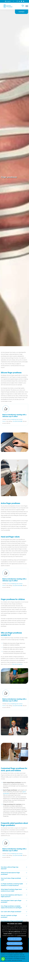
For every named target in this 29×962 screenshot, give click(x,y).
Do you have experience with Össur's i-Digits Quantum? (12, 895)
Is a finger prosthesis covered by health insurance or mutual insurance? (12, 884)
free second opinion (17, 664)
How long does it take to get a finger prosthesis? (11, 901)
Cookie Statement (21, 935)
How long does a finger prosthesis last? (12, 921)
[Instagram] (21, 1)
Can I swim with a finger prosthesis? (11, 911)
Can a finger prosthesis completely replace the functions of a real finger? (11, 906)
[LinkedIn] (19, 1)
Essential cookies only (14, 948)
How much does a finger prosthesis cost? (11, 879)
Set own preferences (14, 943)
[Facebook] (17, 1)
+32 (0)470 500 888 (17, 421)
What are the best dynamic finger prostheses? (10, 873)
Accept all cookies (14, 939)
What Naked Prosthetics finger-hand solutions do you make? (11, 890)
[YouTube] (23, 1)
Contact (21, 12)
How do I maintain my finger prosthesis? (9, 916)
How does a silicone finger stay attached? (9, 867)
